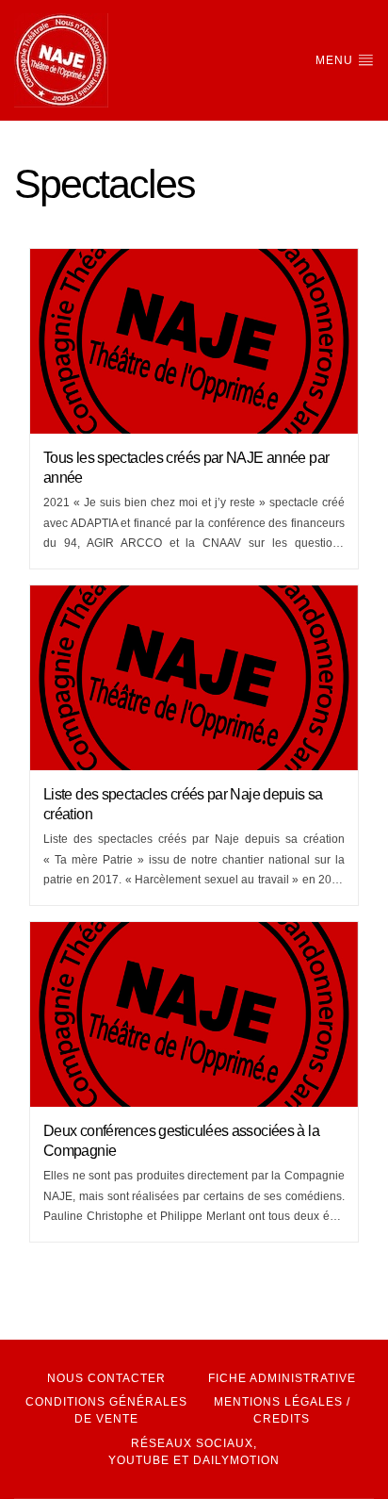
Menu (336, 60)
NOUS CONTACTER (106, 1378)
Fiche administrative (282, 1378)
